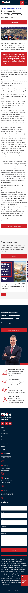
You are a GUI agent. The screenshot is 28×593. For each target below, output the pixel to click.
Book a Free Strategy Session (14, 226)
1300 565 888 (4, 419)
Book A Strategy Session (14, 330)
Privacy (3, 449)
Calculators (4, 440)
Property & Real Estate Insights (11, 8)
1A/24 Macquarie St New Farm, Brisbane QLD (7, 481)
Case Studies (4, 433)
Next (4, 294)
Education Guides (5, 443)
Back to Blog (14, 22)
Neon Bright (17, 590)
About (2, 436)
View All (14, 256)
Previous (2, 294)
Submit (14, 550)
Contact (3, 446)
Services (3, 430)
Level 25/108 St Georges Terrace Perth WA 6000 (7, 493)
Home (2, 427)
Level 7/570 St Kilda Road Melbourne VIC (6, 456)
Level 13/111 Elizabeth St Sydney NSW (6, 469)
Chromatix (11, 590)
